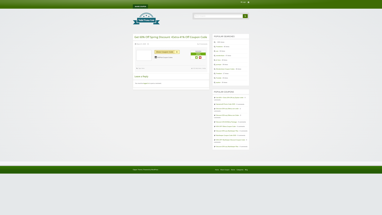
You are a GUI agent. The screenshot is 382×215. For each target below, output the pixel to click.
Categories (240, 170)
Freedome (219, 46)
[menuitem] (140, 6)
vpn (217, 51)
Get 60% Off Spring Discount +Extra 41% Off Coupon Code (170, 37)
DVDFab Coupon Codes (164, 57)
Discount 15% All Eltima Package (226, 122)
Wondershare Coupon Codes (225, 69)
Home (217, 170)
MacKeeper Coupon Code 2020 (226, 135)
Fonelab (218, 78)
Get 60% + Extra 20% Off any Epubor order (229, 97)
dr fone (218, 60)
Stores (233, 170)
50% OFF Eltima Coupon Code (226, 126)
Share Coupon (140, 6)
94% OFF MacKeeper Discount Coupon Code (230, 140)
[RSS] (248, 2)
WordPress (154, 169)
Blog (246, 170)
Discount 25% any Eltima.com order (227, 108)
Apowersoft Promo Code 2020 (225, 104)
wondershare (220, 55)
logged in (146, 83)
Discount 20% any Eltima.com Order (227, 115)
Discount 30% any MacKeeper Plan (227, 131)
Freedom (219, 73)
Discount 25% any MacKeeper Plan (227, 146)
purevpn (218, 64)
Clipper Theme (137, 169)
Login (244, 2)
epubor (218, 82)
